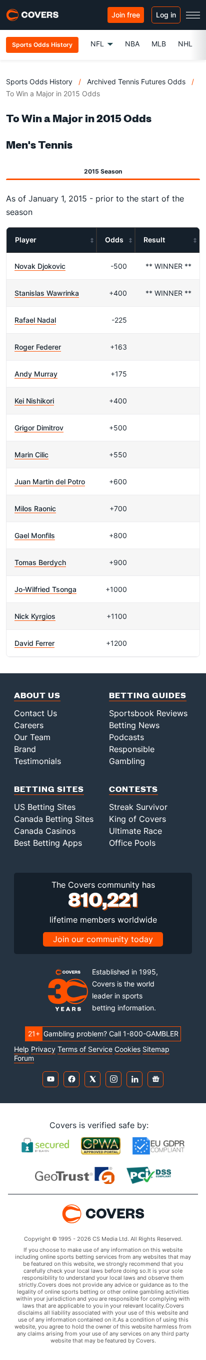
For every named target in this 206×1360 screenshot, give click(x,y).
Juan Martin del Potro (49, 481)
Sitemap (156, 1049)
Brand (25, 749)
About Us (37, 695)
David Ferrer (34, 643)
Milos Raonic (35, 508)
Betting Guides (147, 695)
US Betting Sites (45, 807)
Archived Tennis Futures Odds (136, 81)
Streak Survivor (138, 807)
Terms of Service (85, 1049)
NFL (97, 43)
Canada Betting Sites (54, 819)
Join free (126, 14)
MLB (159, 43)
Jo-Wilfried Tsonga (45, 589)
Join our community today (103, 939)
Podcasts (126, 737)
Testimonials (37, 761)
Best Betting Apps (48, 843)
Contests (133, 788)
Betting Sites (49, 788)
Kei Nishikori (34, 400)
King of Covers (137, 819)
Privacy (43, 1049)
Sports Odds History (39, 81)
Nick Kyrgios (35, 616)
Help (21, 1049)
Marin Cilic (31, 454)
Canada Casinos (45, 831)
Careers (29, 725)
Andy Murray (36, 374)
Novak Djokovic (40, 266)
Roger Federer (37, 347)
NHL (185, 43)
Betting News (134, 725)
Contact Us (35, 713)
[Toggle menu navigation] (193, 14)
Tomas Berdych (40, 562)
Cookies (127, 1049)
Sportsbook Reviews (148, 713)
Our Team (32, 737)
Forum (24, 1058)
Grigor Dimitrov (39, 427)
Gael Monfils (34, 535)
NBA (132, 43)
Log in (166, 14)
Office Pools (132, 843)
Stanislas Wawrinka (46, 293)
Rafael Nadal (35, 320)
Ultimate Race (135, 831)
